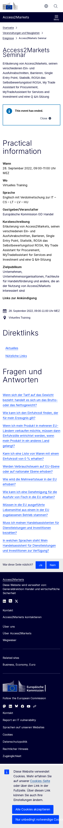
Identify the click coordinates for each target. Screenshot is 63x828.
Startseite (8, 27)
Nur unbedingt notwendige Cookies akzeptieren (37, 819)
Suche (55, 6)
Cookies (8, 734)
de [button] (46, 6)
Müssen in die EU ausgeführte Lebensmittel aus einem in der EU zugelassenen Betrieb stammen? (26, 510)
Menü (56, 19)
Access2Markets (13, 579)
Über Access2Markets (17, 633)
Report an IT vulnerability (19, 720)
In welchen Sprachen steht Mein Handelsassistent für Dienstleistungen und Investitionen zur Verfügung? (29, 545)
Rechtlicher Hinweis (15, 749)
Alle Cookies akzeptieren (32, 809)
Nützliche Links (16, 356)
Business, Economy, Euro (19, 664)
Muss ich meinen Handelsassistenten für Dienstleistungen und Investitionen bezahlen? (31, 528)
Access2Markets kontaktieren (22, 617)
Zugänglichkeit (12, 756)
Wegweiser (9, 640)
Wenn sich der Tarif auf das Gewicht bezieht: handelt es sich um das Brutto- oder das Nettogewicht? (30, 400)
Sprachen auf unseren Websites (23, 727)
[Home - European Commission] (27, 686)
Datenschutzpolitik (15, 741)
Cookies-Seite (40, 781)
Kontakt (8, 713)
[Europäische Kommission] (10, 5)
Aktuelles (11, 348)
